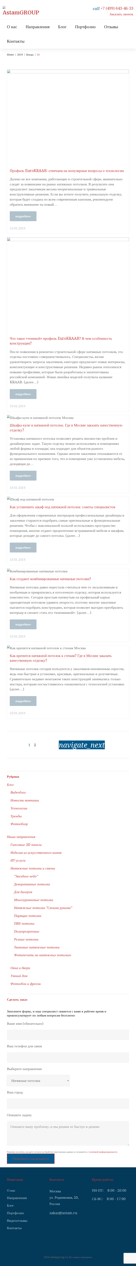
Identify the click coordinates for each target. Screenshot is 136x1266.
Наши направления (21, 837)
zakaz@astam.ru (63, 1213)
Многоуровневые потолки (33, 900)
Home (10, 54)
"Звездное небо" (26, 876)
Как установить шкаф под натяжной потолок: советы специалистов (62, 507)
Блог (62, 26)
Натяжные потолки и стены (32, 868)
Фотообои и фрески (25, 984)
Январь (30, 54)
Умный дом (18, 976)
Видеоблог (18, 792)
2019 (20, 54)
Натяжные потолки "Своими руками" (43, 908)
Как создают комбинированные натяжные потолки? (50, 579)
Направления (38, 26)
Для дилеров (23, 892)
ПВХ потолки (24, 923)
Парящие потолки (27, 916)
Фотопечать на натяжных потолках (42, 955)
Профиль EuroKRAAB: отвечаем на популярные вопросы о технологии (67, 170)
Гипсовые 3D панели (26, 845)
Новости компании (24, 800)
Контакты (15, 41)
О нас (12, 26)
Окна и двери (20, 968)
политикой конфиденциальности (103, 1152)
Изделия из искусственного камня (35, 852)
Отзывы (111, 26)
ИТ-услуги (18, 860)
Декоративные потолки (32, 884)
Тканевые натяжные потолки (37, 947)
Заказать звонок (121, 14)
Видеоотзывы (17, 1220)
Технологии (18, 808)
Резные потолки (26, 939)
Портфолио (85, 26)
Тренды (16, 816)
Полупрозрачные (26, 931)
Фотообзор (19, 824)
